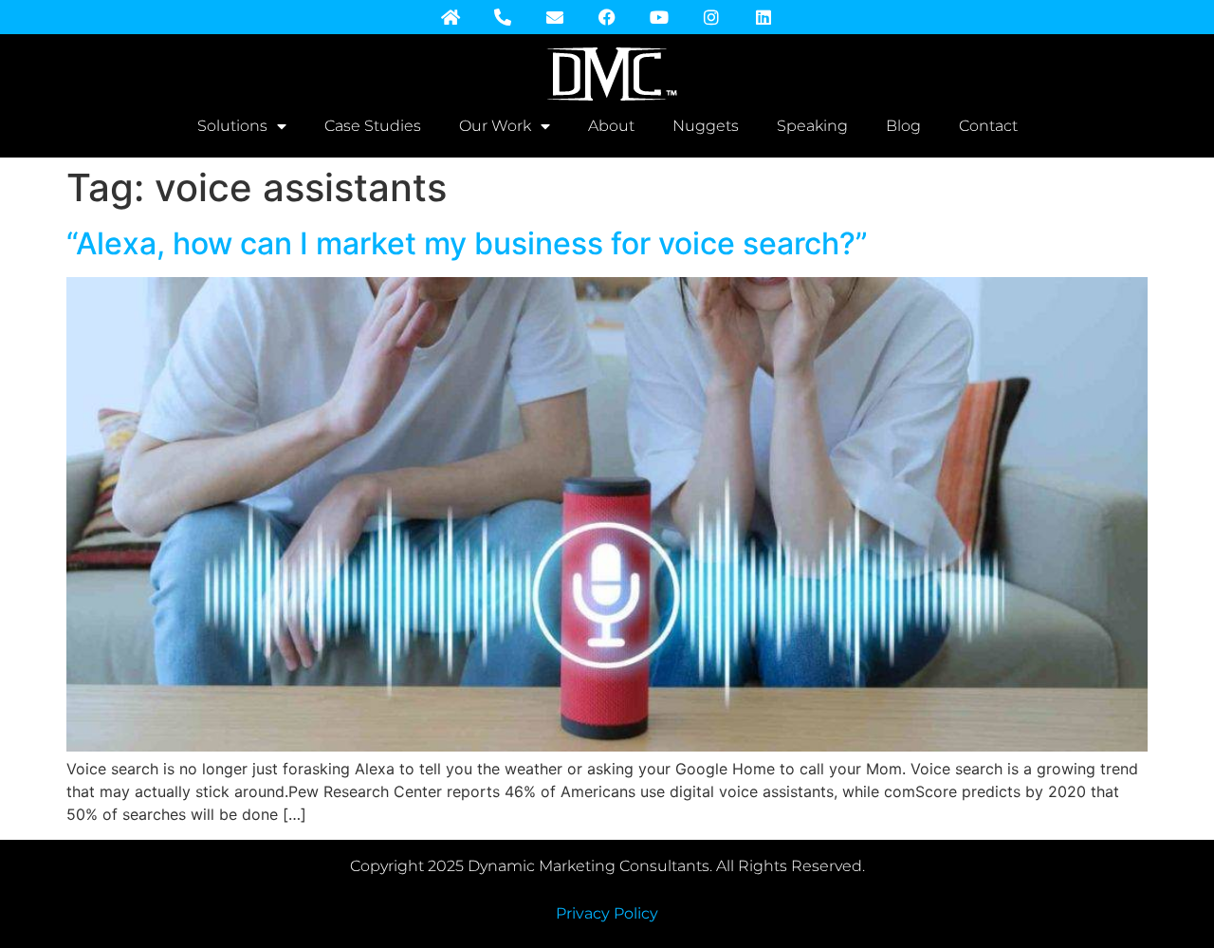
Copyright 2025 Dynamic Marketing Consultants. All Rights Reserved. (607, 866)
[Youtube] (659, 17)
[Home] (450, 17)
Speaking (812, 126)
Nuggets (705, 126)
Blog (903, 126)
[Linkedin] (763, 17)
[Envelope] (555, 17)
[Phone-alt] (503, 17)
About (611, 126)
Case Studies (372, 126)
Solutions (232, 126)
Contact (988, 126)
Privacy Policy (607, 913)
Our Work (495, 126)
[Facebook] (607, 17)
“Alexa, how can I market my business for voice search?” (467, 243)
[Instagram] (711, 17)
